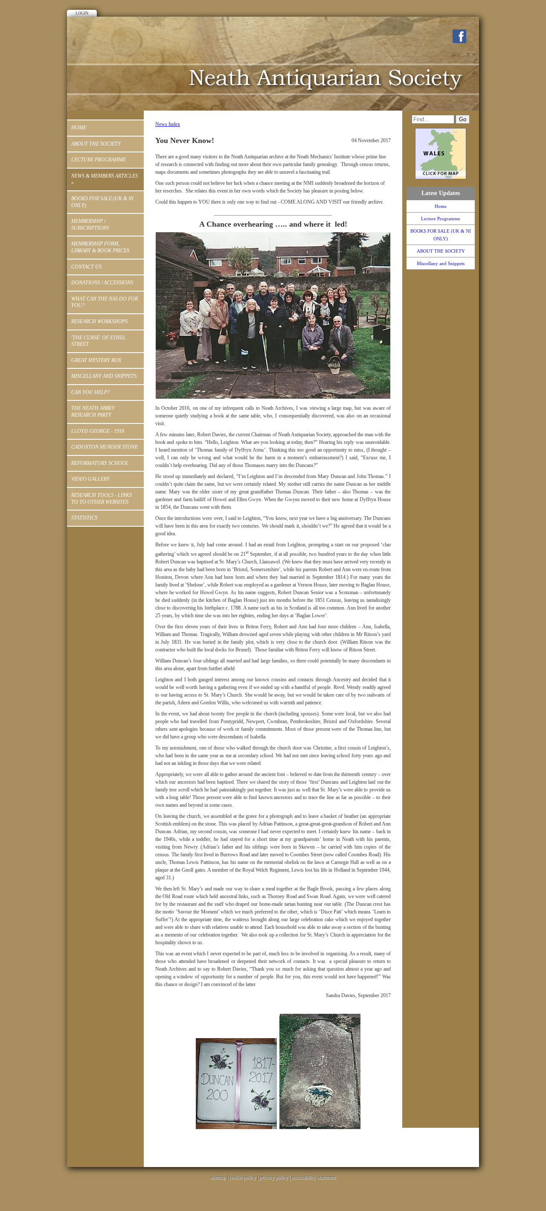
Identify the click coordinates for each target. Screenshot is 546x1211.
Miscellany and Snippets (103, 376)
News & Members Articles (104, 179)
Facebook (459, 36)
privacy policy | (275, 1177)
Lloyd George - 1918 (97, 431)
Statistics (84, 518)
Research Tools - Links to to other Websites (101, 498)
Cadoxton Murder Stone (104, 447)
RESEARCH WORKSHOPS (99, 321)
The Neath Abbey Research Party (93, 411)
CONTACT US (86, 267)
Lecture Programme (98, 160)
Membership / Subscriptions (90, 224)
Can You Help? (90, 392)
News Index (167, 124)
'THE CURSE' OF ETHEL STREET (98, 341)
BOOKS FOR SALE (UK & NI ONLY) (102, 202)
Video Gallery (90, 479)
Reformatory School (100, 463)
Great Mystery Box (96, 360)
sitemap (218, 1177)
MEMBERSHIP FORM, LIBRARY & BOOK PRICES (100, 247)
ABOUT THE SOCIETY (96, 144)
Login (82, 13)
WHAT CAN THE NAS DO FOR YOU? (104, 302)
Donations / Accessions (102, 283)
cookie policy (242, 1177)
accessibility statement (313, 1177)
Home (78, 128)
